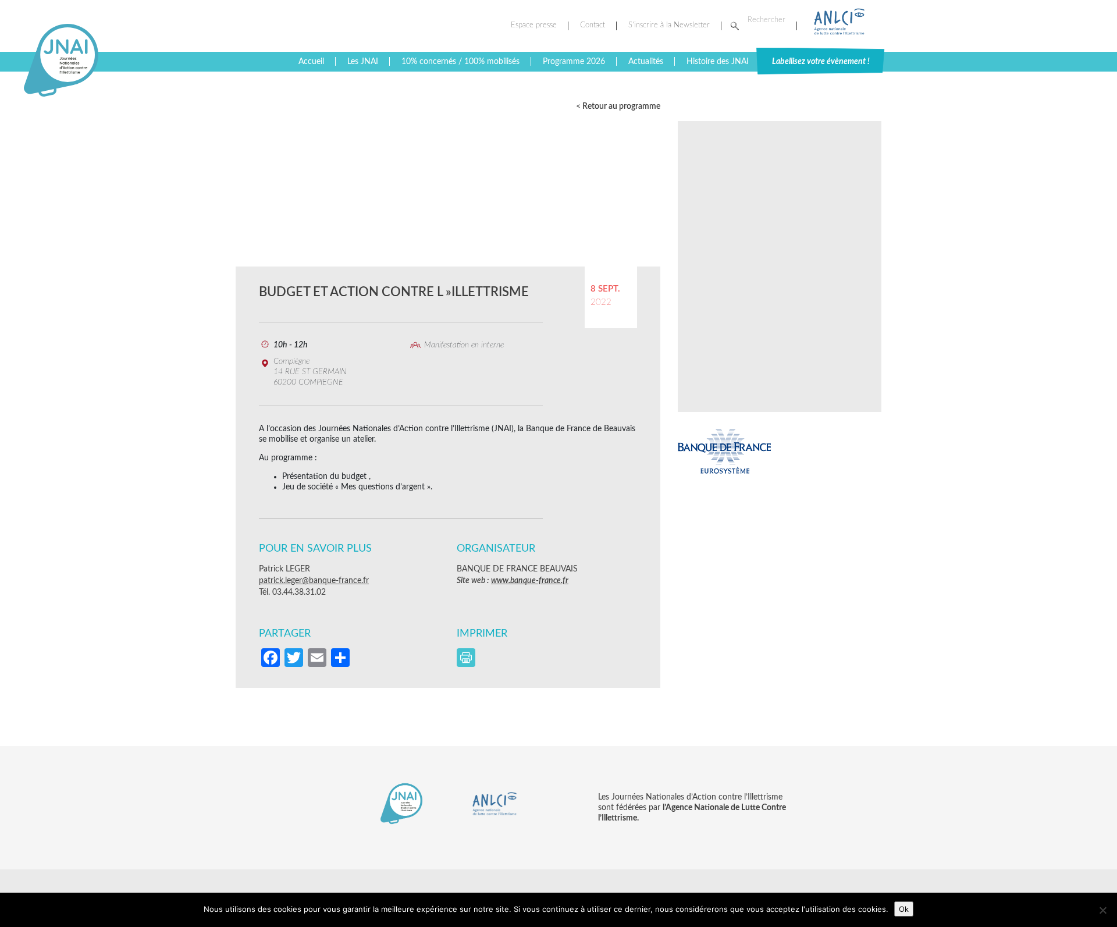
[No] (1102, 910)
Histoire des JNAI (717, 62)
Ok (904, 909)
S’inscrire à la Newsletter (669, 25)
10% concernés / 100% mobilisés (460, 62)
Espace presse (534, 25)
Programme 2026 (574, 62)
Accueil (311, 62)
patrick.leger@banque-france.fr (314, 581)
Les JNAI (362, 62)
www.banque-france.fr (529, 581)
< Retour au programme (618, 106)
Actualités (645, 62)
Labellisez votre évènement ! (821, 62)
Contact (592, 25)
